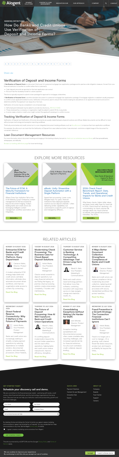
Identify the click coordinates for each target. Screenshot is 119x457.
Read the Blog (11, 292)
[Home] (11, 3)
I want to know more (105, 453)
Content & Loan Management (45, 3)
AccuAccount (76, 125)
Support (96, 398)
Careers (96, 401)
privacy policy (34, 426)
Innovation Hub (62, 3)
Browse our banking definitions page (16, 143)
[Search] (106, 3)
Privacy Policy (42, 442)
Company (95, 3)
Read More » (14, 218)
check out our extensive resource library (79, 138)
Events (69, 398)
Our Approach (78, 3)
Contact (114, 3)
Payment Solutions (29, 3)
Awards (95, 392)
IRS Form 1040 (55, 108)
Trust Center (97, 395)
